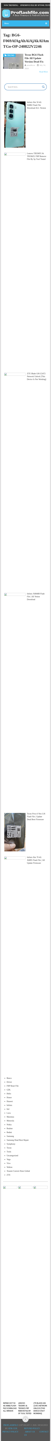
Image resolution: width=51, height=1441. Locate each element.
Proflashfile (10, 1425)
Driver (9, 1082)
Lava (9, 1113)
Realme (10, 1128)
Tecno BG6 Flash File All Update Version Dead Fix (34, 58)
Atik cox (12, 1428)
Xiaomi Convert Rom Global (18, 1171)
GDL (9, 1090)
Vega (8, 1159)
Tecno (9, 1148)
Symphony (11, 1144)
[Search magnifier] (43, 87)
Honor (9, 1097)
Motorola (10, 1121)
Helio (9, 1094)
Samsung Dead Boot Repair (18, 1140)
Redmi (9, 1132)
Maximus (10, 1117)
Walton (9, 1167)
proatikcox (31, 65)
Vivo (8, 1163)
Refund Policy (32, 1428)
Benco (9, 1078)
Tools (9, 1152)
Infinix (9, 1105)
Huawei (10, 1101)
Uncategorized (12, 1155)
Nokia (9, 1125)
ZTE (8, 1175)
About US (30, 1432)
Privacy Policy (10, 1432)
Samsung (10, 1136)
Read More (43, 72)
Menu (6, 23)
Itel (8, 1109)
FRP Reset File (13, 1086)
